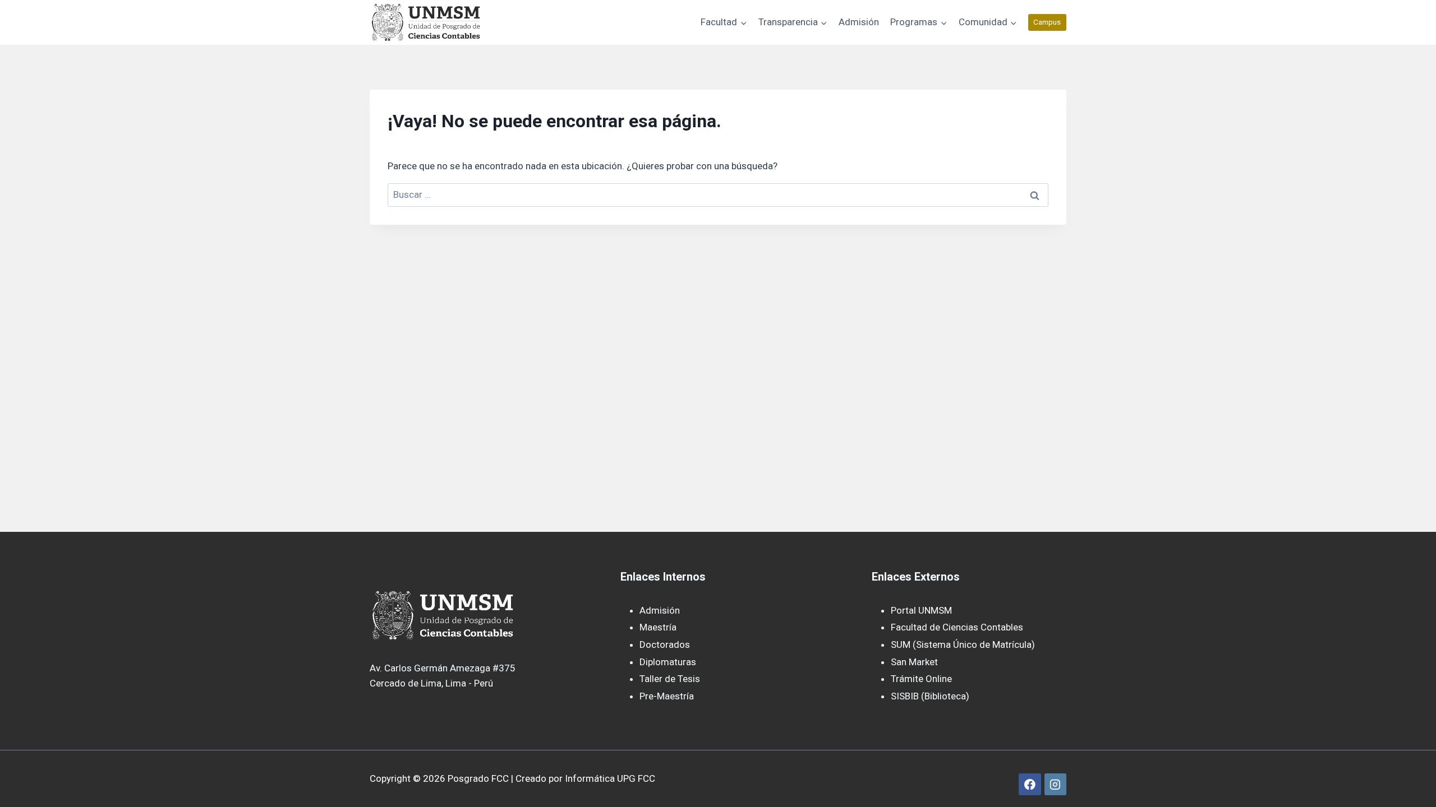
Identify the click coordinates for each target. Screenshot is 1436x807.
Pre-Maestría (666, 696)
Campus (1047, 21)
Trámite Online (921, 678)
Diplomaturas (667, 661)
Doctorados (664, 644)
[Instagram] (1055, 784)
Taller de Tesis (669, 678)
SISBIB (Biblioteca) (930, 696)
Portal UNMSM (921, 610)
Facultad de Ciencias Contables (957, 627)
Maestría (657, 627)
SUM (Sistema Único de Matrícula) (963, 644)
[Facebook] (1030, 784)
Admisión (859, 21)
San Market (914, 661)
